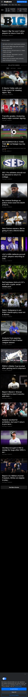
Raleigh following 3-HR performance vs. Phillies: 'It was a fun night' (14, 51)
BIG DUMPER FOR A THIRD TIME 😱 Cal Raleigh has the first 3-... (13, 144)
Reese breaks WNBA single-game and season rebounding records (13, 47)
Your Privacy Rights (14, 695)
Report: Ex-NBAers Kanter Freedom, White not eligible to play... (13, 478)
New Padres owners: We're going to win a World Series (13, 229)
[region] (14, 684)
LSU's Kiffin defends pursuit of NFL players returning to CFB (13, 256)
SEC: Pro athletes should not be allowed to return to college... (14, 175)
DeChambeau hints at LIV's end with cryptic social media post (13, 284)
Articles (13, 68)
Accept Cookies (14, 689)
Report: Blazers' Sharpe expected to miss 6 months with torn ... (13, 394)
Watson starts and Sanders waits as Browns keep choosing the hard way (13, 59)
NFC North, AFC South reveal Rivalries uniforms (14, 44)
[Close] (25, 674)
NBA (13, 4)
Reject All (14, 692)
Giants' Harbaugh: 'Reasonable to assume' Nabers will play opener (13, 55)
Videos (19, 68)
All (8, 68)
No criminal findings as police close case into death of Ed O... (13, 202)
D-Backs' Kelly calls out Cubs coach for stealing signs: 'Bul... (12, 90)
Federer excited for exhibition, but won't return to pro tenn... (13, 422)
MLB (19, 4)
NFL (10, 4)
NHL (16, 4)
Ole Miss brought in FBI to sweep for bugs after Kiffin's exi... (13, 450)
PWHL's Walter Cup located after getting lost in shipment (14, 367)
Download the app (21, 1)
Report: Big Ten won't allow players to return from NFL (13, 32)
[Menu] (1, 1)
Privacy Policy (18, 686)
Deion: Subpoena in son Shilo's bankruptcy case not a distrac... (13, 312)
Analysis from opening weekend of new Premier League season (12, 340)
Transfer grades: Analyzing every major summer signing (13, 117)
